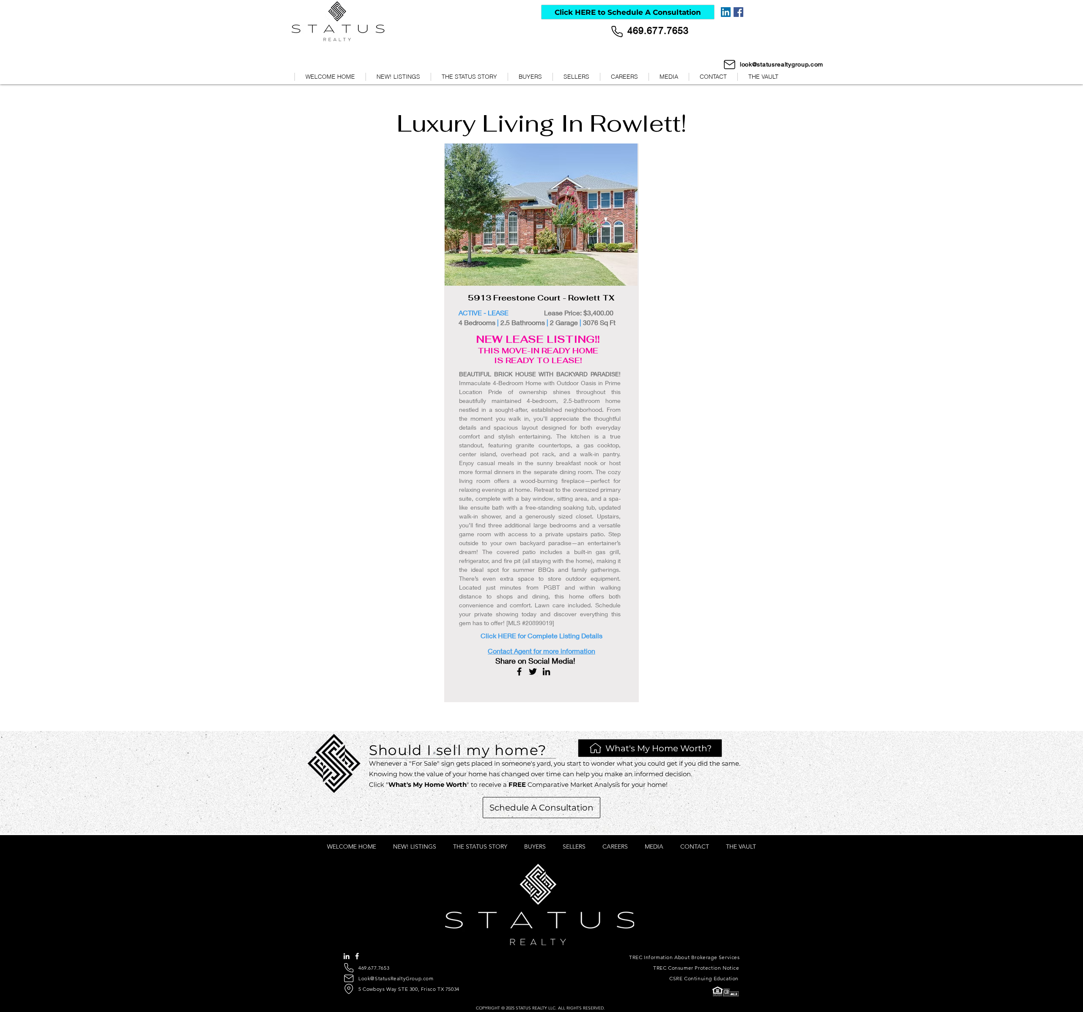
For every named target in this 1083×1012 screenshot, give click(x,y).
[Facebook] (738, 12)
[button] (669, 77)
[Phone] (617, 31)
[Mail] (729, 64)
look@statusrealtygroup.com (781, 64)
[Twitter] (533, 671)
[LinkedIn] (726, 12)
